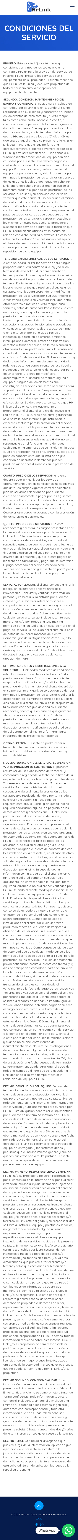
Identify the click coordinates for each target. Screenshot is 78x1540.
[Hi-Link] (39, 6)
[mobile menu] (72, 6)
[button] (68, 1530)
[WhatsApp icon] (42, 1524)
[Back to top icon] (39, 1505)
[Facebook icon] (36, 1524)
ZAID (39, 1518)
